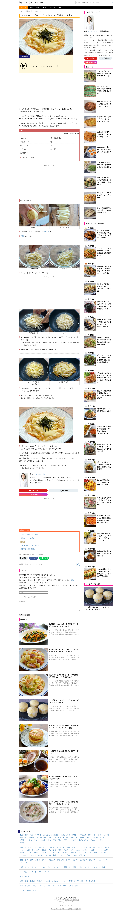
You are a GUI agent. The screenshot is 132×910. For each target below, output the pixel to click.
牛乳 (25, 872)
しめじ (33, 855)
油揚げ (32, 881)
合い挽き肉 (83, 860)
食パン (27, 867)
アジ (21, 886)
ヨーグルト (32, 872)
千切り (23, 236)
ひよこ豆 (47, 881)
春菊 (59, 850)
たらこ (71, 886)
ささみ (68, 860)
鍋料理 (82, 837)
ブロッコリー (54, 852)
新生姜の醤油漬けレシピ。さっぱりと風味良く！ (104, 553)
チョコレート (24, 876)
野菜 (65, 840)
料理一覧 (23, 7)
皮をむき (46, 231)
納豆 (21, 881)
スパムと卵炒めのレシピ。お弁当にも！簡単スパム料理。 (104, 482)
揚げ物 (95, 837)
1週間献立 (23, 840)
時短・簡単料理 (35, 835)
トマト (100, 847)
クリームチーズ (44, 872)
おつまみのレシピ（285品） (30, 534)
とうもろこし (24, 855)
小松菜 (44, 850)
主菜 (31, 7)
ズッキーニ (44, 852)
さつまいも (61, 847)
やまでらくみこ (93, 31)
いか (40, 886)
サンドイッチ (41, 837)
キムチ (64, 881)
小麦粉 (80, 867)
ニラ (29, 852)
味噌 (103, 867)
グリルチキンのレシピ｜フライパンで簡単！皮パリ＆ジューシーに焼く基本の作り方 (104, 377)
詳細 (73, 580)
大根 (34, 847)
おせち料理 (73, 840)
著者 (60, 7)
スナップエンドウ (76, 852)
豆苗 (106, 850)
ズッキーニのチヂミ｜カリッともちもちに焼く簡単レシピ (104, 119)
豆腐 (26, 881)
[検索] (112, 3)
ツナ (64, 886)
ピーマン (28, 847)
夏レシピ (103, 840)
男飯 (59, 840)
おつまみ (106, 835)
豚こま (37, 860)
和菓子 (65, 837)
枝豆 (85, 852)
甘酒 (74, 867)
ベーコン (106, 860)
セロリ (78, 850)
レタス (22, 850)
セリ (72, 850)
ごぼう (93, 850)
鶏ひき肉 (92, 860)
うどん (42, 867)
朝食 (30, 840)
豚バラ (44, 860)
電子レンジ (97, 835)
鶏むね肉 (52, 860)
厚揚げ (39, 881)
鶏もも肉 (60, 860)
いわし (34, 886)
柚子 (54, 855)
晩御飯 (43, 840)
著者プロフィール (66, 905)
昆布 (54, 886)
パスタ (49, 867)
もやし (100, 850)
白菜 (28, 850)
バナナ (22, 890)
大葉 (68, 855)
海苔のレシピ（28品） (28, 549)
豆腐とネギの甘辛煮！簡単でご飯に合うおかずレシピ (104, 134)
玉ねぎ (79, 847)
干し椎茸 (80, 881)
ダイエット (94, 840)
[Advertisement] (49, 89)
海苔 (59, 886)
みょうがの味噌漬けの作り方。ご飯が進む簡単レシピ (104, 210)
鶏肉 (31, 860)
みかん (29, 890)
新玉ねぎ (82, 855)
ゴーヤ (35, 852)
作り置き (83, 835)
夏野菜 (22, 843)
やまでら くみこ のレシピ (31, 2)
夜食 (54, 840)
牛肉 (21, 860)
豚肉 (26, 860)
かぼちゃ (86, 850)
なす (85, 847)
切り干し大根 (90, 881)
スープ (50, 837)
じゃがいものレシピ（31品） (30, 545)
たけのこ (61, 855)
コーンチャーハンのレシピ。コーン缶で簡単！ (104, 195)
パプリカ (92, 847)
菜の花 (66, 850)
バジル (74, 855)
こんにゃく (56, 881)
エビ (49, 886)
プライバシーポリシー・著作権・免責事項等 (66, 909)
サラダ (102, 837)
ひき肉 (75, 860)
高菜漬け (72, 881)
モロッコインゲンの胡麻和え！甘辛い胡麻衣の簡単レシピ (104, 73)
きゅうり (42, 847)
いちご (35, 890)
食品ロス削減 (83, 840)
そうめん (57, 867)
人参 (21, 847)
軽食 (49, 840)
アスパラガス (94, 852)
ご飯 (21, 867)
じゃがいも (51, 847)
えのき (40, 855)
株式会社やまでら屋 (72, 900)
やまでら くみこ (40, 474)
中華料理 (23, 837)
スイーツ (52, 7)
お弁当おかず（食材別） (69, 835)
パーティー (73, 837)
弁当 (44, 7)
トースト (35, 867)
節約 (89, 835)
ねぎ (73, 847)
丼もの (88, 837)
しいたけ (48, 855)
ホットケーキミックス (92, 867)
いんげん (64, 852)
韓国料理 (31, 837)
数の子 (77, 886)
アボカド (23, 852)
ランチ (36, 840)
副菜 (37, 7)
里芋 (68, 847)
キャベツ (107, 847)
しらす (27, 886)
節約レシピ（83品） (27, 538)
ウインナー (23, 862)
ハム (99, 860)
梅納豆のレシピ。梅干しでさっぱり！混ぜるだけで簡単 (104, 104)
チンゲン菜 (52, 850)
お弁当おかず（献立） (51, 835)
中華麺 (64, 867)
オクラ (103, 852)
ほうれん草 (36, 850)
